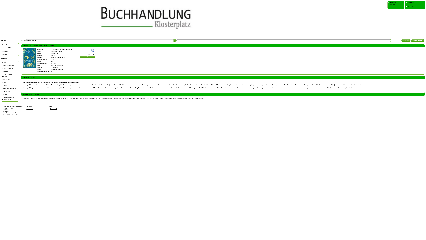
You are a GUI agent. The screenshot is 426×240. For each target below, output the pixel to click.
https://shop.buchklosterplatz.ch (12, 113)
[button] (406, 40)
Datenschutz (53, 109)
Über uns (29, 107)
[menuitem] (9, 45)
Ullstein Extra (55, 53)
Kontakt (410, 6)
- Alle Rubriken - (31, 40)
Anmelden (411, 2)
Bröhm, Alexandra (56, 51)
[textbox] (283, 40)
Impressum (30, 109)
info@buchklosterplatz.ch (10, 114)
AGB (50, 107)
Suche (23, 40)
